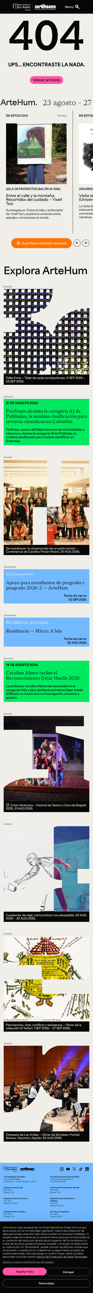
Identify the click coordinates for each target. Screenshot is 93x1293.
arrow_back (77, 243)
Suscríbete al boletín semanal (44, 243)
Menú (69, 6)
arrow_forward (86, 243)
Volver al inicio (46, 79)
